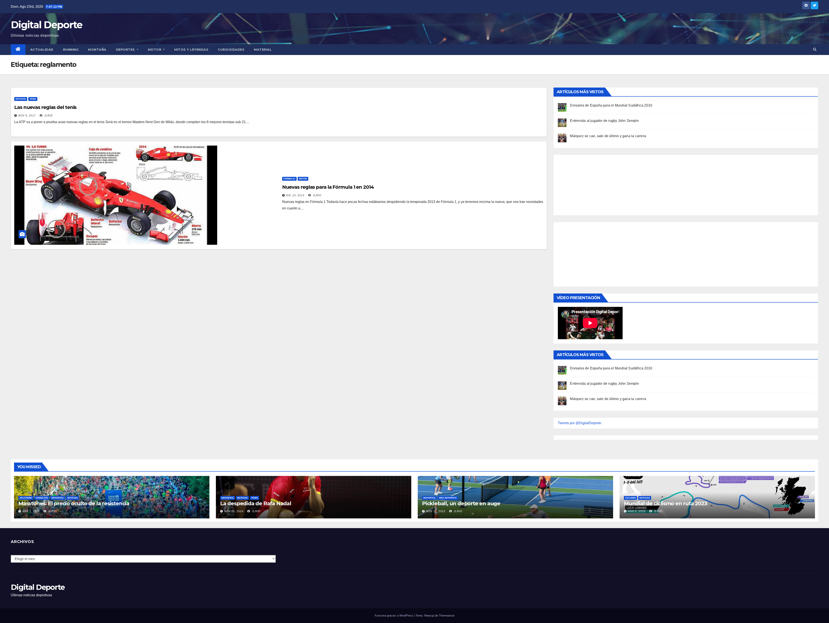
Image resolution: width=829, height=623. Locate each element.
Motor (155, 50)
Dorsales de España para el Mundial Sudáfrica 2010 (611, 105)
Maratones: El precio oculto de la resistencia (73, 503)
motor (303, 178)
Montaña (97, 50)
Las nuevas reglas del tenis (45, 107)
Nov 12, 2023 (435, 511)
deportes (58, 498)
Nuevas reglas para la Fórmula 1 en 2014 (328, 187)
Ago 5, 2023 (636, 511)
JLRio (48, 115)
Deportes (126, 50)
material (263, 50)
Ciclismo (630, 498)
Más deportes (448, 498)
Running (71, 50)
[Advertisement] (590, 184)
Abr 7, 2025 (31, 511)
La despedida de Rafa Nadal (255, 503)
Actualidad (42, 50)
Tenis (33, 99)
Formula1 (289, 178)
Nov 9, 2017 (27, 115)
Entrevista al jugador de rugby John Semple (604, 120)
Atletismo (26, 498)
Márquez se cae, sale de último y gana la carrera (608, 136)
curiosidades (231, 50)
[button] (814, 49)
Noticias (21, 99)
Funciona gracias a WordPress (394, 615)
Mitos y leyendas (191, 50)
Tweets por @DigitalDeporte (579, 423)
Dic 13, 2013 (295, 195)
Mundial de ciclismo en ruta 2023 (665, 503)
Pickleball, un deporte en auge (461, 503)
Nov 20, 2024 (234, 511)
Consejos (42, 498)
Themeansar (446, 615)
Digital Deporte (46, 25)
